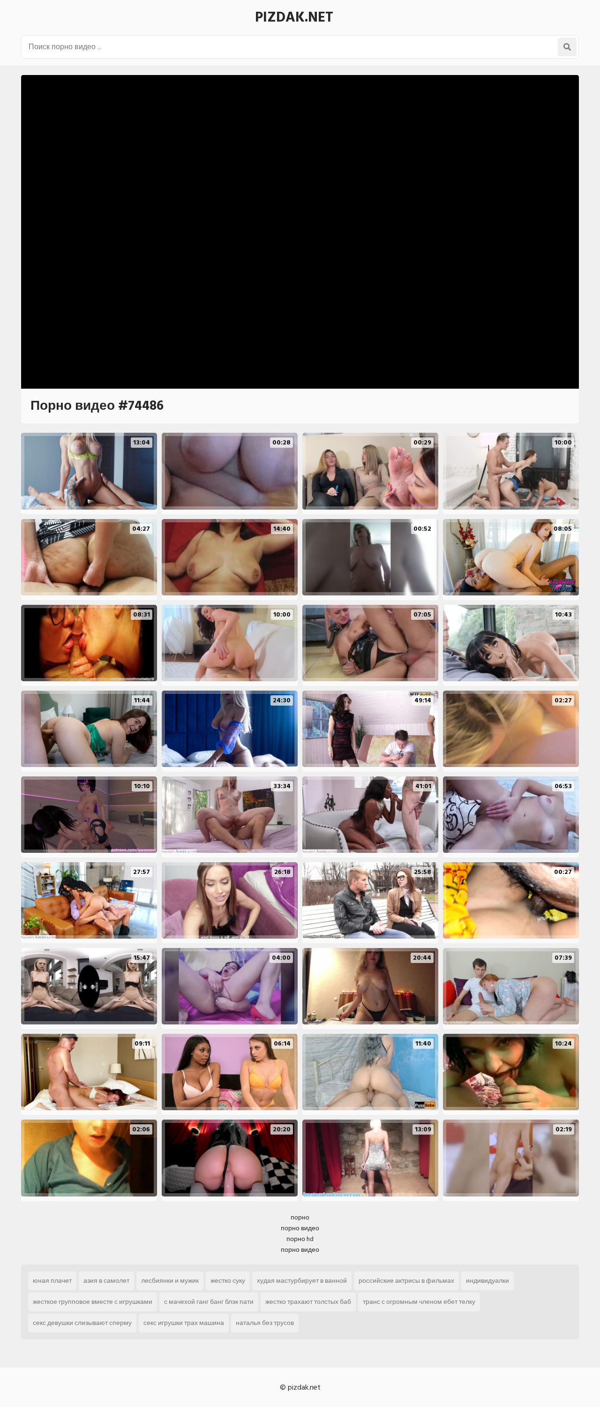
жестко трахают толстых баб (308, 1301)
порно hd (300, 1239)
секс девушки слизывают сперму (82, 1322)
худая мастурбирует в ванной (302, 1280)
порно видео (300, 1228)
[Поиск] (567, 47)
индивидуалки (487, 1280)
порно (300, 1217)
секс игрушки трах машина (183, 1322)
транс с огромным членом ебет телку (419, 1301)
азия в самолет (106, 1280)
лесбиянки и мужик (170, 1280)
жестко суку (227, 1280)
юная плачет (52, 1280)
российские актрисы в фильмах (406, 1280)
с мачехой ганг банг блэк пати (209, 1301)
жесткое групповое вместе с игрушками (92, 1301)
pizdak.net (294, 17)
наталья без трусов (265, 1322)
